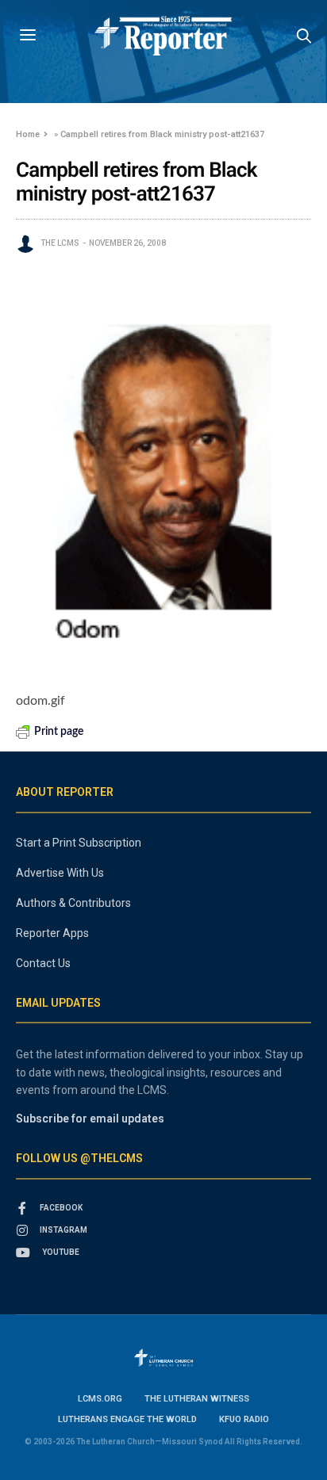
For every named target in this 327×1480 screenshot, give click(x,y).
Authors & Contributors (73, 903)
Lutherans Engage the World (127, 1419)
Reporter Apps (52, 933)
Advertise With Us (60, 872)
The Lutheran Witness (196, 1399)
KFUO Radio (244, 1419)
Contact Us (43, 963)
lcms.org (100, 1399)
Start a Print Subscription (78, 842)
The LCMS (59, 243)
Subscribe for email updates (90, 1118)
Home (28, 134)
